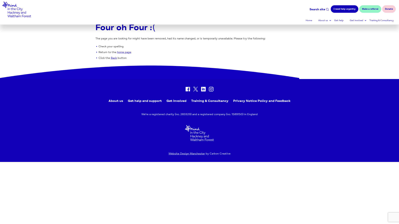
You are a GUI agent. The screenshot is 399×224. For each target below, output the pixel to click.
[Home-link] (16, 16)
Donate (389, 9)
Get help (339, 20)
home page (124, 52)
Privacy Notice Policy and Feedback (262, 101)
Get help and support (145, 101)
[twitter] (195, 90)
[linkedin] (203, 90)
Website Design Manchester (186, 153)
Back (114, 58)
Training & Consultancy (381, 20)
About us (323, 20)
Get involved (356, 20)
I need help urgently (345, 9)
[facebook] (187, 90)
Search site (317, 9)
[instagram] (211, 90)
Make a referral (370, 9)
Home (309, 20)
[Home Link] (199, 140)
